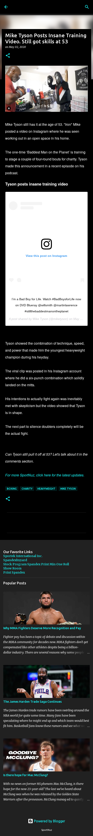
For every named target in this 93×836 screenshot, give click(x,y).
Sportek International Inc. (22, 556)
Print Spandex (14, 572)
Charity (27, 488)
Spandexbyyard (15, 560)
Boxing (12, 488)
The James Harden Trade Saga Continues (32, 701)
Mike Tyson (40, 319)
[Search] (87, 7)
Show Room (12, 568)
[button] (7, 56)
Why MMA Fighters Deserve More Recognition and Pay (42, 628)
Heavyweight (46, 488)
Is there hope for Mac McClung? (25, 775)
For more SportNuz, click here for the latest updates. (44, 475)
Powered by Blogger (49, 821)
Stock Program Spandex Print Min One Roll (36, 564)
